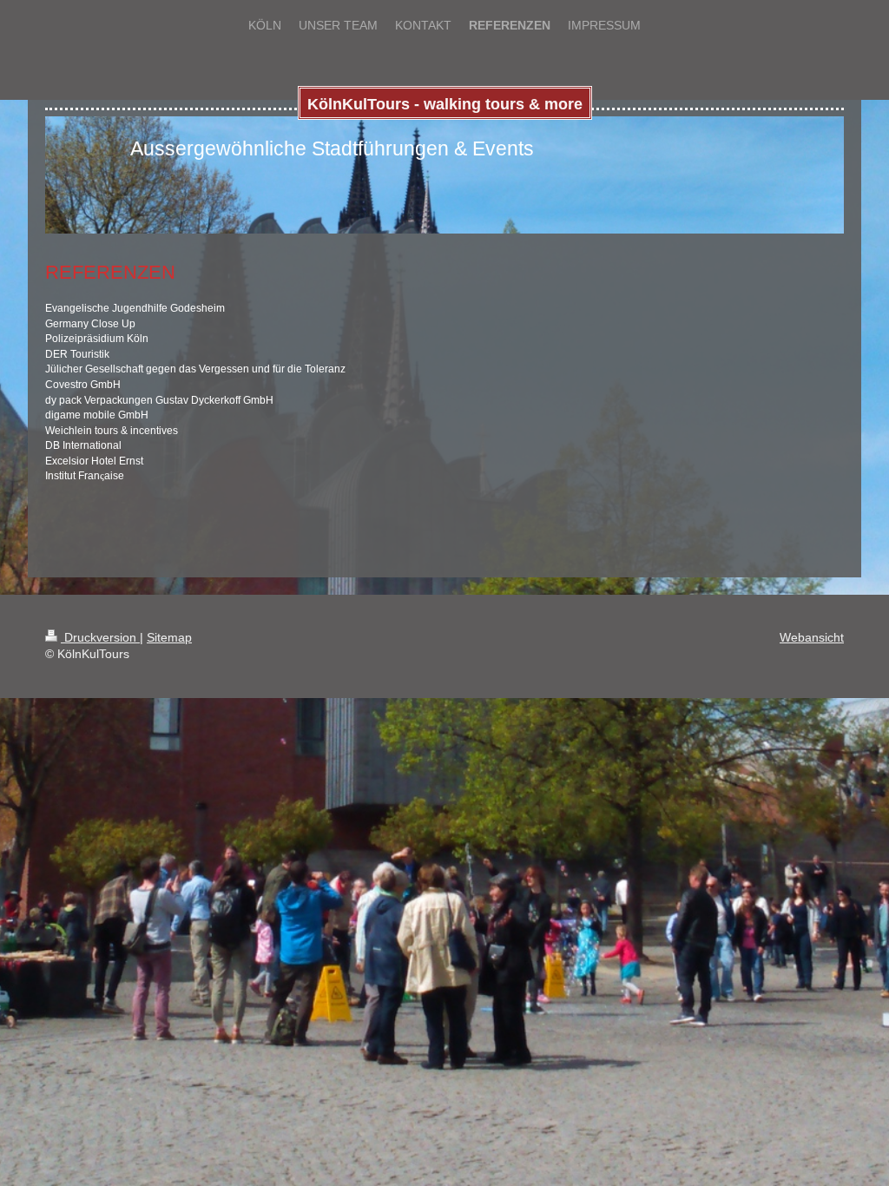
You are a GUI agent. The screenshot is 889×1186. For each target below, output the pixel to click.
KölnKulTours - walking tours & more (445, 104)
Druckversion (100, 637)
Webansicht (812, 637)
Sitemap (169, 637)
